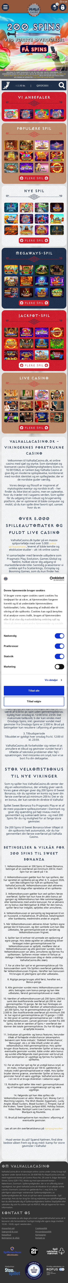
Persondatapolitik (43, 1231)
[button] (5, 7)
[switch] (59, 646)
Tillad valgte (34, 701)
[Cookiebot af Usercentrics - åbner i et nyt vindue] (49, 579)
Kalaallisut (6, 1234)
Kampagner (40, 1234)
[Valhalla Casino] (34, 9)
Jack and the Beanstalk (44, 85)
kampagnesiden (54, 1128)
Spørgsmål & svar (10, 1231)
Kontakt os (40, 1237)
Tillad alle (33, 690)
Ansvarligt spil (8, 1228)
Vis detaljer (51, 680)
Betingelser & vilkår (11, 1237)
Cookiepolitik (41, 1228)
